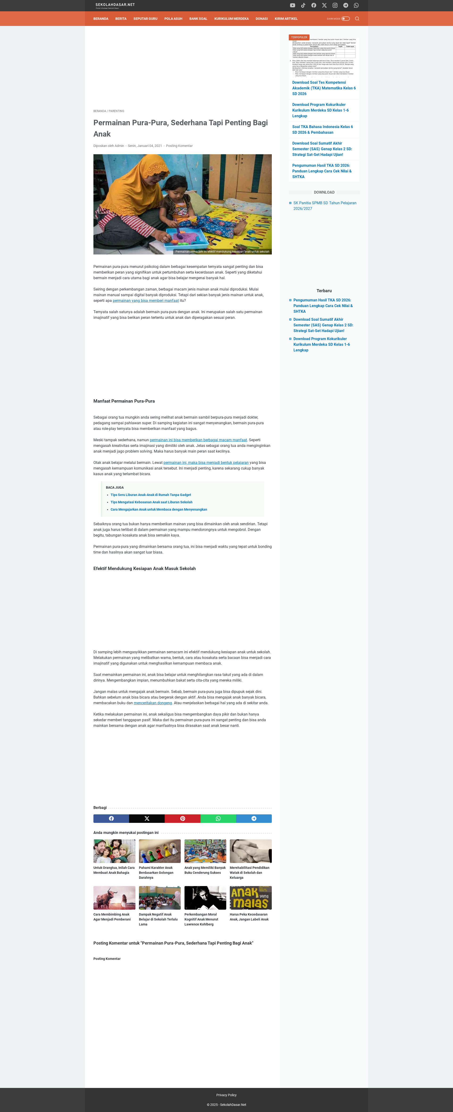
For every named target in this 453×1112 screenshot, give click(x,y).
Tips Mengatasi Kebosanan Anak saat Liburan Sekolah (152, 502)
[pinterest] (182, 818)
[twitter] (324, 6)
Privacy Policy (226, 1095)
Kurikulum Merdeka (231, 19)
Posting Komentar (179, 146)
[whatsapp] (356, 6)
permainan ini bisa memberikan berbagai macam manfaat (198, 440)
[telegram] (345, 6)
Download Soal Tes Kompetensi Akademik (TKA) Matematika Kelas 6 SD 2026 (324, 88)
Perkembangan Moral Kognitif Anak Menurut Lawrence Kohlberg (201, 919)
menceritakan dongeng (153, 703)
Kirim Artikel (286, 19)
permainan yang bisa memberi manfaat (146, 300)
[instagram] (335, 6)
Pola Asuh (173, 19)
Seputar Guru (145, 19)
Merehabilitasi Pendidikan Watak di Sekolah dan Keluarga (249, 872)
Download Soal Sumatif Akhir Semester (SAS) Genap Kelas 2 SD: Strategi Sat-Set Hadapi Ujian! (322, 149)
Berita (120, 19)
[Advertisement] (182, 67)
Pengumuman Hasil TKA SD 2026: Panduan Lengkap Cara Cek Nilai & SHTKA (322, 171)
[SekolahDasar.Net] (119, 6)
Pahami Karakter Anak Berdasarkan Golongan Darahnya (156, 872)
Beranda (100, 19)
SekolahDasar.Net (233, 1105)
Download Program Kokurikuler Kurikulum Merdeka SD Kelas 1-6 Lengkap (320, 110)
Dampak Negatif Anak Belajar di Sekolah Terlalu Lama (158, 919)
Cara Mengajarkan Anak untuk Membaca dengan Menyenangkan (159, 510)
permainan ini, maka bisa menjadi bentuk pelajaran (206, 462)
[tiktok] (303, 6)
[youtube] (292, 6)
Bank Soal (198, 19)
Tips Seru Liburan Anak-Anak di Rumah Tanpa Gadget (151, 495)
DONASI (262, 19)
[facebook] (313, 6)
